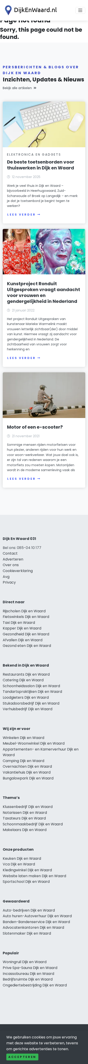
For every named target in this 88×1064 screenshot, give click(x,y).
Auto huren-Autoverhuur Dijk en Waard (37, 916)
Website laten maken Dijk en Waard (34, 876)
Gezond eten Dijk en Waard (27, 645)
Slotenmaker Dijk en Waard (27, 933)
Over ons (11, 565)
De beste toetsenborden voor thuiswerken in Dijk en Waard (40, 165)
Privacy (9, 582)
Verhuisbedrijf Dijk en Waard (27, 709)
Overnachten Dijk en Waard (27, 766)
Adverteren (13, 559)
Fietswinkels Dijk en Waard (26, 616)
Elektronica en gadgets (34, 154)
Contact (10, 553)
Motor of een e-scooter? (35, 427)
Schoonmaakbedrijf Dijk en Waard (33, 824)
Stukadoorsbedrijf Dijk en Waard (31, 703)
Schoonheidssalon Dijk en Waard (31, 686)
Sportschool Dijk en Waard (26, 881)
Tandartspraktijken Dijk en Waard (32, 691)
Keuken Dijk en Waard (22, 858)
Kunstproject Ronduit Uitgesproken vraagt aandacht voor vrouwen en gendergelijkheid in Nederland (43, 292)
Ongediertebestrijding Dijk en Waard (35, 985)
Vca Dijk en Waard (19, 864)
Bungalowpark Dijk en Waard (28, 778)
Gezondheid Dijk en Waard (26, 634)
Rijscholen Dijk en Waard (24, 611)
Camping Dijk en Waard (23, 760)
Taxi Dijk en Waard (19, 622)
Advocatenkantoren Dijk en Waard (33, 927)
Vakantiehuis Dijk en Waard (27, 772)
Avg (6, 576)
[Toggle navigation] (80, 10)
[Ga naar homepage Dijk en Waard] (30, 10)
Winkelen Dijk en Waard (23, 737)
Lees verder (21, 214)
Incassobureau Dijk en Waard (28, 973)
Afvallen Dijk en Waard (22, 640)
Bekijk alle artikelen (17, 88)
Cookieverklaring (18, 570)
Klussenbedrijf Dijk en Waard (28, 806)
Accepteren (22, 1057)
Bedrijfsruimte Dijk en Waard (28, 979)
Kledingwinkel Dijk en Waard (27, 870)
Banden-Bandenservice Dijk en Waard (36, 921)
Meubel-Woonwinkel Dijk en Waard (34, 743)
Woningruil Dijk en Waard (24, 961)
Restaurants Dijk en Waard (26, 674)
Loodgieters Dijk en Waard (26, 697)
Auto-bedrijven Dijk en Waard (29, 910)
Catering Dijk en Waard (23, 680)
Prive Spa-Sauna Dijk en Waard (30, 967)
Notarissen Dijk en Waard (25, 812)
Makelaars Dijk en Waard (24, 829)
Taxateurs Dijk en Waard (24, 818)
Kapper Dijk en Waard (22, 628)
